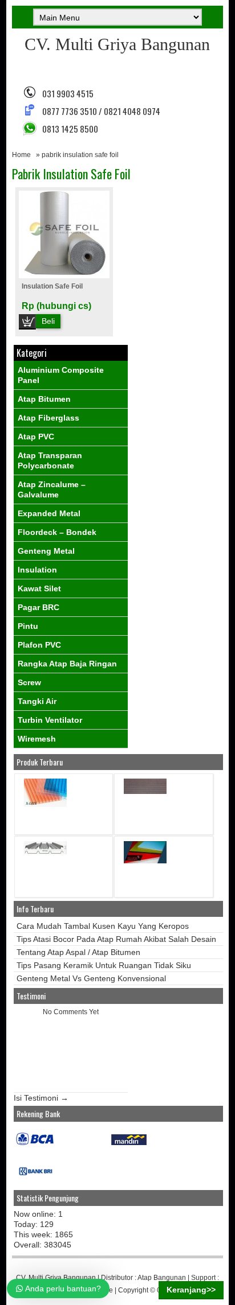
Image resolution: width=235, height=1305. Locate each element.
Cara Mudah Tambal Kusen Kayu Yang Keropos (103, 926)
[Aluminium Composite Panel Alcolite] (145, 861)
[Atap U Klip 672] (45, 851)
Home (21, 155)
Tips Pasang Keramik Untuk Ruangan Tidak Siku (104, 965)
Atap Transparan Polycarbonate (50, 460)
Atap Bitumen (44, 399)
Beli (48, 321)
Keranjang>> (191, 1289)
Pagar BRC (38, 607)
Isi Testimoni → (41, 1097)
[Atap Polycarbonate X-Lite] (45, 804)
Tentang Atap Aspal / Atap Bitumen (78, 952)
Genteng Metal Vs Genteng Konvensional (91, 978)
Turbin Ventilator (50, 719)
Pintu (28, 626)
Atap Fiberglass (48, 417)
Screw (29, 682)
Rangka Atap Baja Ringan (67, 663)
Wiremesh (37, 738)
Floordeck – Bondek (57, 532)
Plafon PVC (39, 644)
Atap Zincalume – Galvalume (52, 489)
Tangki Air (37, 701)
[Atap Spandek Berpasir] (145, 791)
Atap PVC (36, 436)
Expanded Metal (49, 513)
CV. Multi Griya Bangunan (117, 44)
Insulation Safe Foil (52, 286)
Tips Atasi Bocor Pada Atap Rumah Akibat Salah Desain (116, 939)
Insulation (37, 569)
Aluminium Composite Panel (61, 375)
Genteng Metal (46, 550)
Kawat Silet (39, 588)
